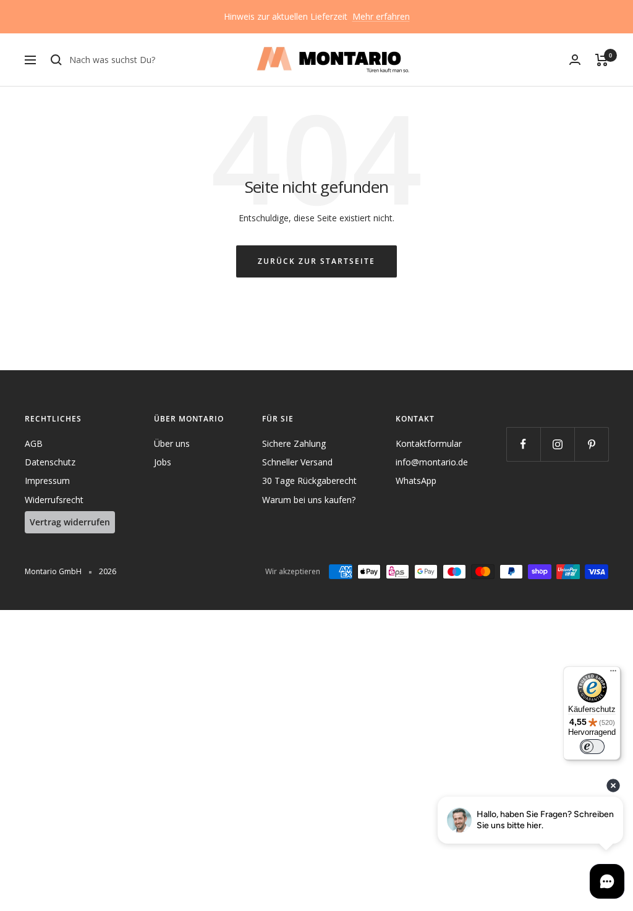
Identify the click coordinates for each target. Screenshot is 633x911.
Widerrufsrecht (54, 500)
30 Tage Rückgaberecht (309, 480)
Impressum (47, 480)
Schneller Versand (297, 462)
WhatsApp (416, 480)
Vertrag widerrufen (70, 522)
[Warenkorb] (601, 60)
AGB (34, 443)
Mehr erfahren (381, 16)
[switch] (592, 746)
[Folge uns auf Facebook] (523, 444)
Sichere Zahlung (294, 443)
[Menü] (613, 673)
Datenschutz (50, 462)
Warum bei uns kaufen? (308, 500)
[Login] (574, 59)
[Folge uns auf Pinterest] (591, 444)
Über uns (172, 443)
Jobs (162, 462)
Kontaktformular (429, 443)
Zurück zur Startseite (316, 261)
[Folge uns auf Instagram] (557, 444)
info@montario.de (432, 462)
